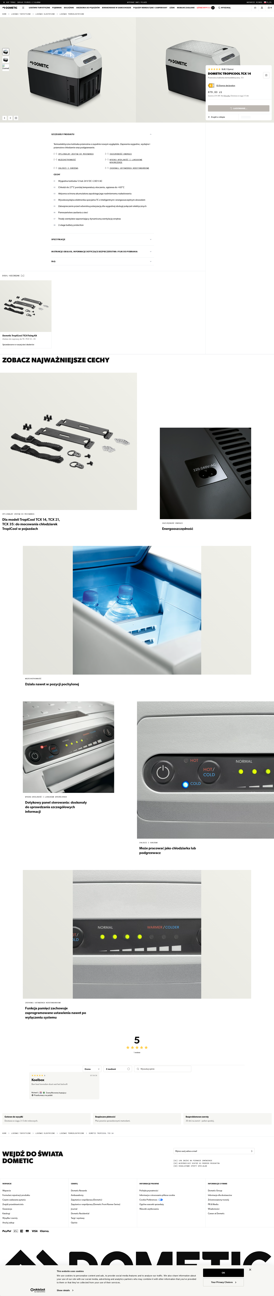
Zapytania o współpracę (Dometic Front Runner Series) (95, 1204)
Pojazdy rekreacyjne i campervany (150, 8)
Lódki (172, 8)
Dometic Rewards (79, 1190)
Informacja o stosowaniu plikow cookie (157, 1195)
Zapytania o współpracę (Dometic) (86, 1199)
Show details (63, 1290)
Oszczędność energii (121, 154)
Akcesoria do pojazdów (88, 8)
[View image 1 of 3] (5, 51)
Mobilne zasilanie (186, 8)
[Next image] (205, 70)
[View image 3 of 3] (5, 67)
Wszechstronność (67, 160)
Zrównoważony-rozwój (218, 1199)
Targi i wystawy (77, 1218)
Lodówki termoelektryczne (72, 14)
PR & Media (222, 1204)
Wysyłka (227, 96)
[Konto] (261, 8)
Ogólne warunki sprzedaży (151, 1204)
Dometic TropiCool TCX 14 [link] (101, 1133)
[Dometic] (9, 8)
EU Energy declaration (225, 85)
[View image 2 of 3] (5, 59)
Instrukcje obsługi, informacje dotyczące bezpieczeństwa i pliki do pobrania (94, 251)
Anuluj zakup (8, 1222)
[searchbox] (165, 1069)
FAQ (53, 261)
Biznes (259, 2)
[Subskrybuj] (252, 1151)
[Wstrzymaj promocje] (4, 2)
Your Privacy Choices (222, 1282)
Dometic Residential (89, 1213)
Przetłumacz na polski (43, 1095)
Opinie (74, 1222)
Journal (74, 1209)
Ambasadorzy (77, 1195)
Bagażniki (69, 8)
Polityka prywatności (148, 1190)
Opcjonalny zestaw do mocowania (76, 154)
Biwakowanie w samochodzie (116, 8)
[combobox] (92, 1069)
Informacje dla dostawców (220, 1195)
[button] (216, 117)
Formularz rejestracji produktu (16, 1195)
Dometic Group (224, 1190)
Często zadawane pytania (14, 1199)
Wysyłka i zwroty (10, 1218)
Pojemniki (57, 8)
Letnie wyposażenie (206, 8)
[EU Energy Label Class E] (211, 86)
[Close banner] (250, 1270)
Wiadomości (222, 1208)
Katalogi (15, 1213)
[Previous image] (68, 70)
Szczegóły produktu (62, 134)
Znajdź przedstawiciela (12, 1204)
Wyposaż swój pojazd (137, 2)
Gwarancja (7, 1209)
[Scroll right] (213, 7)
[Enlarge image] (16, 118)
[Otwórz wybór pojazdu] (255, 8)
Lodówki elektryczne (45, 14)
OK (223, 1273)
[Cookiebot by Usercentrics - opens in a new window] (37, 1290)
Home (4, 14)
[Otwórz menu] (23, 8)
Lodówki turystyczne (39, 8)
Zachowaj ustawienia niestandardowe (129, 168)
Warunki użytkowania (149, 1209)
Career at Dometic (225, 1213)
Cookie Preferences (148, 1199)
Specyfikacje (58, 239)
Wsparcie (251, 2)
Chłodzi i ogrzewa (68, 168)
